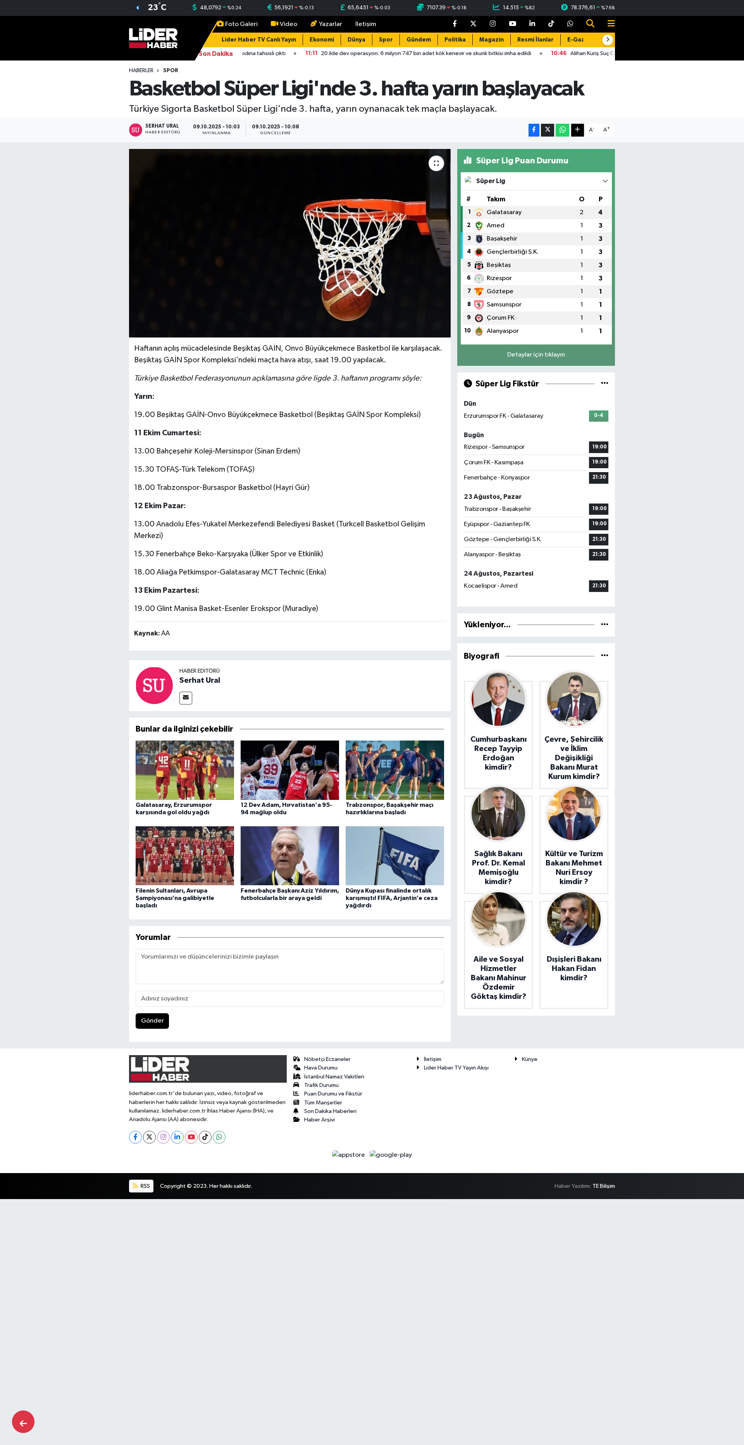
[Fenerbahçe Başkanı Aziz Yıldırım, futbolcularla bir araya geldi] (290, 855)
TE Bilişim (603, 1186)
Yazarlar (330, 24)
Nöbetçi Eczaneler (327, 1059)
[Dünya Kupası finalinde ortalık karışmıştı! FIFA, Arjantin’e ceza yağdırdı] (395, 855)
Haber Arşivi (319, 1120)
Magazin (491, 40)
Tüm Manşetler (323, 1103)
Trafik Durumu (321, 1085)
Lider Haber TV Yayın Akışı (456, 1068)
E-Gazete (581, 40)
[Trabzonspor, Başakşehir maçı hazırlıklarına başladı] (395, 770)
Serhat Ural (199, 680)
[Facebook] (135, 1137)
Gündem (418, 40)
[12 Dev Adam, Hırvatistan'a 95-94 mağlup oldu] (290, 770)
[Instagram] (163, 1137)
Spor (386, 40)
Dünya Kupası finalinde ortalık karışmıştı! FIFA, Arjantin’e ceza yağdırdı (391, 898)
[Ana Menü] (608, 24)
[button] (607, 40)
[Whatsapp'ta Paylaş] (562, 130)
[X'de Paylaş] (547, 130)
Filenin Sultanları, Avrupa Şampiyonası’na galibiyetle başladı (175, 898)
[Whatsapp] (219, 1137)
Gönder (152, 1021)
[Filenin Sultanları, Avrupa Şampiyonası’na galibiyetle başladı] (185, 855)
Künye (529, 1059)
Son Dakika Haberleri (330, 1111)
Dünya (356, 40)
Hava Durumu (321, 1068)
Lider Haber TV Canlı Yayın (259, 40)
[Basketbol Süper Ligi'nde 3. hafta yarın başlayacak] (290, 243)
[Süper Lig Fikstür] (604, 384)
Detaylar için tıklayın (536, 354)
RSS (145, 1186)
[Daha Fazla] (577, 130)
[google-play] (391, 1155)
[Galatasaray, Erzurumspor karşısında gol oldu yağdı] (185, 770)
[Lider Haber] (153, 38)
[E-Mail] (185, 698)
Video (288, 24)
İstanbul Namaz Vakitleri (334, 1077)
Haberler (141, 70)
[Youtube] (191, 1137)
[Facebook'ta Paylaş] (534, 130)
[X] (149, 1137)
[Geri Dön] (23, 1421)
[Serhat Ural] (154, 685)
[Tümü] (604, 624)
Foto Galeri (241, 24)
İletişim (365, 24)
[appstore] (349, 1155)
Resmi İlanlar (535, 40)
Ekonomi (322, 40)
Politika (455, 40)
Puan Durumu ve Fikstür (333, 1094)
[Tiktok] (205, 1137)
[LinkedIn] (177, 1137)
